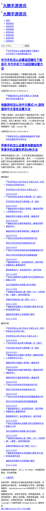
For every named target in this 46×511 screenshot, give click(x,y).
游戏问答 (10, 38)
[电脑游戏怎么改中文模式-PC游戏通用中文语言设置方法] (23, 99)
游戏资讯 (10, 23)
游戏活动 (10, 32)
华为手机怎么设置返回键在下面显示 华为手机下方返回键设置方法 (22, 64)
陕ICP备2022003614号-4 (11, 509)
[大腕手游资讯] (13, 6)
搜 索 (27, 46)
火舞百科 (10, 478)
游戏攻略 (10, 29)
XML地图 (26, 509)
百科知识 (10, 41)
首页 (8, 21)
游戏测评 (10, 26)
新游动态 (10, 35)
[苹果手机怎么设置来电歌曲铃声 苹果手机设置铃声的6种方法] (23, 139)
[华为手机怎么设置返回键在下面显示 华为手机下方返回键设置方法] (23, 54)
